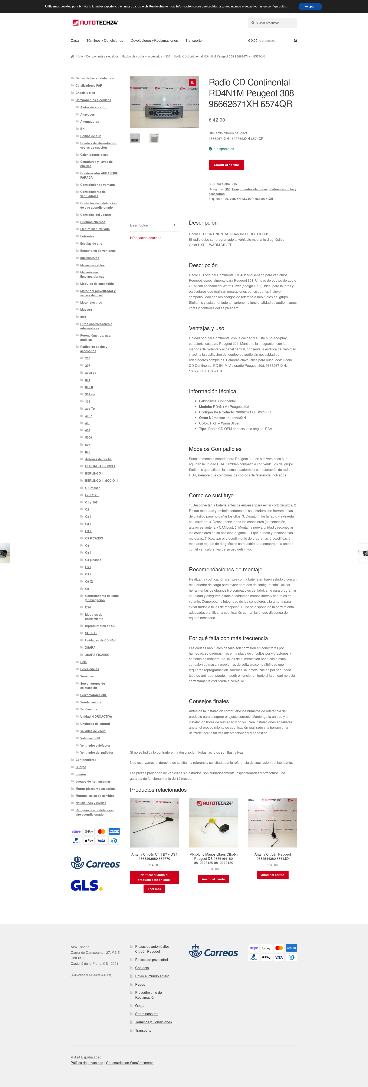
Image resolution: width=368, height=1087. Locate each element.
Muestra (86, 309)
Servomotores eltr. (93, 695)
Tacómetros (88, 709)
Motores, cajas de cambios (95, 795)
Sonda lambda (90, 702)
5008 (88, 437)
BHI (82, 128)
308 (167, 56)
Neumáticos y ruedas (91, 803)
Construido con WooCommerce (130, 1062)
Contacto (142, 967)
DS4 (88, 607)
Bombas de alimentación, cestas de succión (98, 145)
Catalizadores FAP (89, 85)
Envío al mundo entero (152, 976)
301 (87, 380)
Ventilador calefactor (95, 745)
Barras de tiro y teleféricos (95, 78)
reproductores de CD (100, 626)
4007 (88, 416)
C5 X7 (89, 581)
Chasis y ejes (85, 92)
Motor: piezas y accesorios (95, 788)
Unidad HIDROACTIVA (96, 716)
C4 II (88, 552)
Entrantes (87, 236)
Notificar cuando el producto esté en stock (154, 877)
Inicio (79, 56)
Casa (75, 40)
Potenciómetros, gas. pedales (95, 337)
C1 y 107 (91, 502)
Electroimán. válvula (95, 229)
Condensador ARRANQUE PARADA (99, 175)
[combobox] (272, 23)
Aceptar (310, 6)
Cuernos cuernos (92, 222)
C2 (87, 509)
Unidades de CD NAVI (100, 640)
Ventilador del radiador (96, 752)
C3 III (88, 531)
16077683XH (232, 198)
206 (87, 358)
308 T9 (90, 408)
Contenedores (86, 759)
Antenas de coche (98, 459)
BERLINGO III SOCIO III (101, 480)
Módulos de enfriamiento (94, 616)
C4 (87, 545)
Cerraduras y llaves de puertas (96, 163)
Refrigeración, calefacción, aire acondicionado (95, 812)
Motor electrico (91, 302)
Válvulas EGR (90, 738)
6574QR (248, 198)
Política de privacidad (151, 959)
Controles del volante (96, 214)
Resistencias (89, 669)
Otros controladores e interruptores (96, 326)
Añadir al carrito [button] (213, 879)
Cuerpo (81, 767)
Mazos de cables (92, 265)
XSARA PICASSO (97, 654)
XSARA (90, 647)
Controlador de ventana (97, 184)
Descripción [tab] (139, 225)
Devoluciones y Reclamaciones (154, 40)
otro (83, 316)
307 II (89, 387)
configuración (276, 7)
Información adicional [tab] (146, 237)
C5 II (88, 574)
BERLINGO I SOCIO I (100, 466)
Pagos (140, 984)
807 (87, 452)
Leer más (154, 889)
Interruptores (89, 258)
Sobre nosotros (146, 1013)
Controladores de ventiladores (93, 193)
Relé (83, 662)
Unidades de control (95, 723)
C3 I (88, 516)
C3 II (88, 524)
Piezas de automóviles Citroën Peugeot (152, 949)
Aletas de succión (93, 107)
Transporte (193, 40)
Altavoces (87, 114)
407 (87, 430)
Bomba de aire (90, 136)
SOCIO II (91, 633)
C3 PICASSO (94, 538)
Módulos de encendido (97, 283)
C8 (87, 589)
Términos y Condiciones (104, 40)
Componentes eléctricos (102, 56)
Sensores (87, 676)
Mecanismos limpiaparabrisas (92, 274)
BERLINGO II (94, 473)
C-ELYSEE (92, 495)
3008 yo (90, 372)
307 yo (90, 394)
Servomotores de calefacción (92, 685)
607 (87, 444)
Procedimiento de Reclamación (148, 995)
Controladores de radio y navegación (102, 598)
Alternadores (89, 121)
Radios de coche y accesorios (142, 56)
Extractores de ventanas (98, 250)
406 (87, 423)
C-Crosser (92, 488)
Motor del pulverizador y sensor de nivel (98, 293)
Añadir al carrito (226, 164)
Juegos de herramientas (93, 781)
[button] (192, 82)
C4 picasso (93, 560)
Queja (139, 1005)
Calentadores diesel (94, 154)
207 (87, 365)
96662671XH (264, 198)
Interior (81, 774)
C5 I (88, 567)
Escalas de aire (91, 243)
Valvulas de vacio (93, 731)
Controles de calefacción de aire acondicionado (98, 205)
